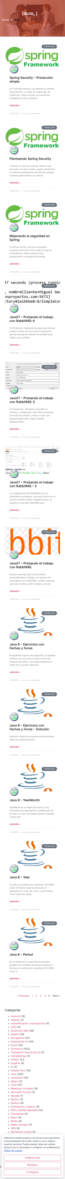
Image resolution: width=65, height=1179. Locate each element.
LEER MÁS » (15, 105)
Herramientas (18, 1055)
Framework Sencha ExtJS (25, 1052)
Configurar (32, 1172)
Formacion (17, 1048)
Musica (15, 1099)
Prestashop (17, 1113)
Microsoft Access (21, 1092)
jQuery (14, 1081)
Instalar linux (18, 1070)
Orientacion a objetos (23, 1106)
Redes (14, 1121)
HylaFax (15, 1063)
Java (13, 1074)
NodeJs (15, 1102)
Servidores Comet (21, 1131)
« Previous (23, 995)
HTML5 (15, 1059)
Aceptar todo (32, 1157)
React (14, 1117)
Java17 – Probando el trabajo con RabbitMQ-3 (31, 400)
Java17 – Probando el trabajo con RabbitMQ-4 (31, 319)
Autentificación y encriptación (28, 1023)
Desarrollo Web (19, 1030)
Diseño (15, 1034)
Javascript (17, 1077)
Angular (15, 1019)
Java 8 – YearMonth (25, 800)
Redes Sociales (19, 1124)
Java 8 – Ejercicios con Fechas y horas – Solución (29, 727)
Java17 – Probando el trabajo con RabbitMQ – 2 (31, 484)
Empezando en (19, 1041)
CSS (13, 1027)
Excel (14, 1045)
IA (12, 1066)
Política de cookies (13, 1150)
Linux (14, 1084)
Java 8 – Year (20, 877)
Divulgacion (17, 1037)
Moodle (15, 1095)
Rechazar (32, 1164)
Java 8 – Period (21, 954)
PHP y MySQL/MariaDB (24, 1110)
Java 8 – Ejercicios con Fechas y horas (27, 646)
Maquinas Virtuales (22, 1088)
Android (15, 1016)
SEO (13, 1128)
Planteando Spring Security (30, 159)
